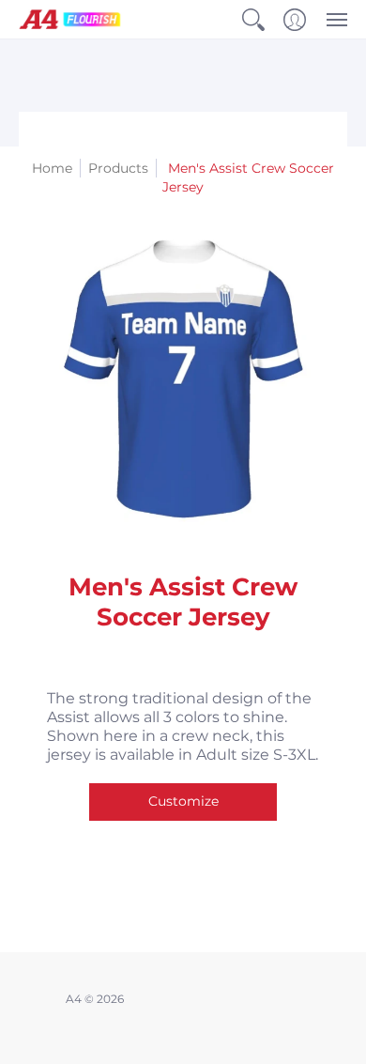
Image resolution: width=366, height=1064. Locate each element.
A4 (74, 999)
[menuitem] (253, 19)
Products (118, 168)
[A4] (70, 19)
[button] (253, 19)
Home (52, 168)
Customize (183, 801)
